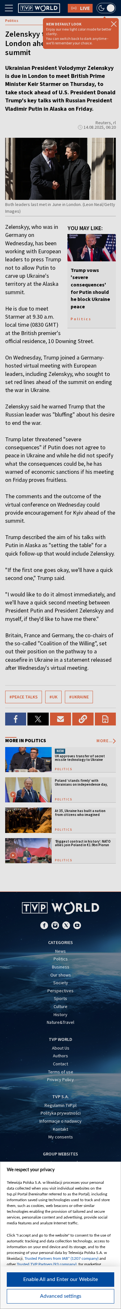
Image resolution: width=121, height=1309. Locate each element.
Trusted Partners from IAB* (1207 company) (61, 1258)
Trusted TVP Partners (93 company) (46, 1264)
